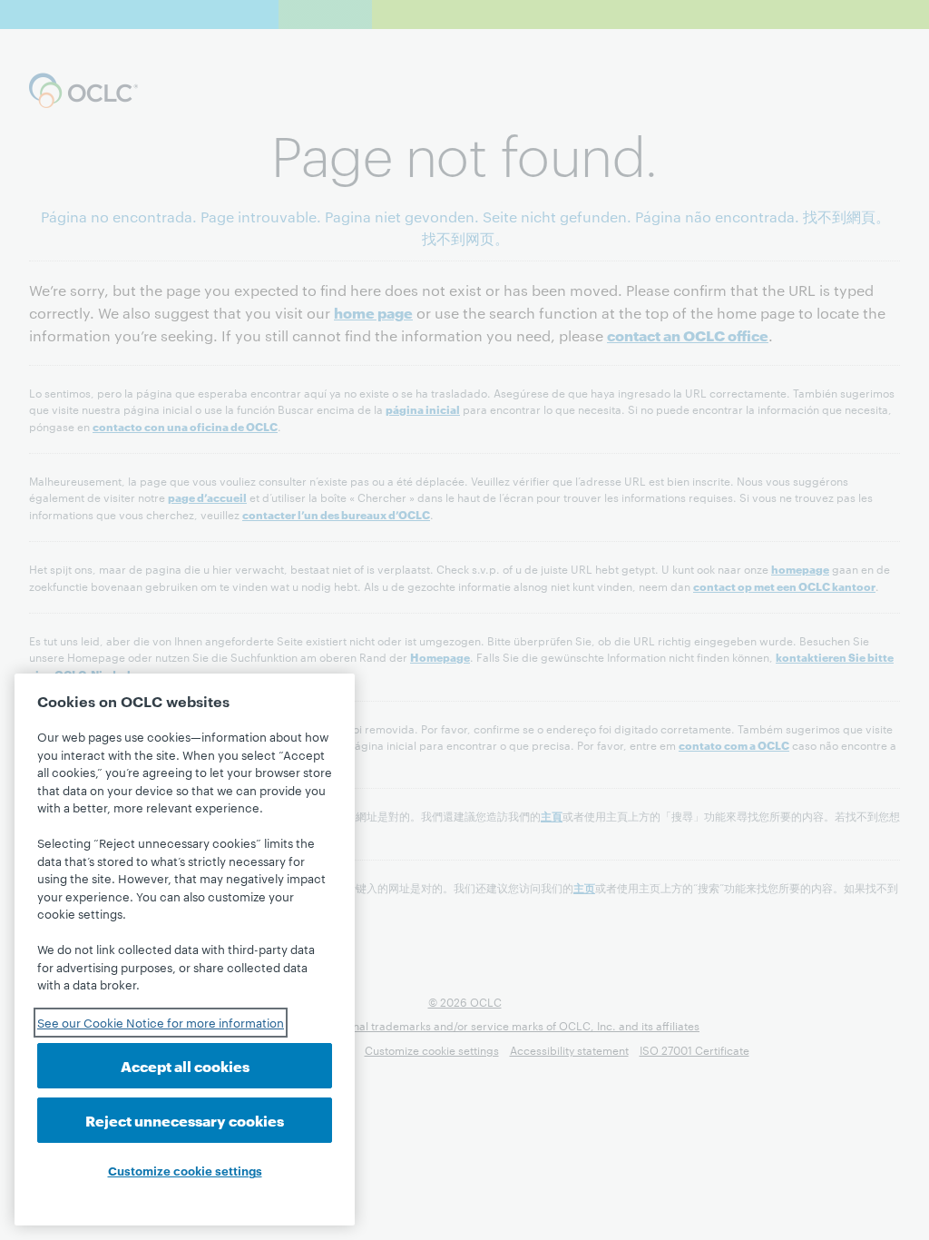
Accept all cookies (185, 1065)
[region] (185, 949)
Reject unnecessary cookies (184, 1119)
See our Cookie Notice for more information (160, 1022)
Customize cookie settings (185, 1170)
